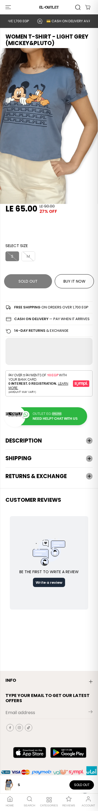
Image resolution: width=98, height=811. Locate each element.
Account (88, 805)
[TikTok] (28, 727)
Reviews (68, 805)
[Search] (78, 7)
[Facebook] (10, 727)
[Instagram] (19, 727)
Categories (49, 805)
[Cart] (88, 7)
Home (10, 805)
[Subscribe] (90, 712)
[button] (8, 7)
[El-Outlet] (49, 7)
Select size (16, 245)
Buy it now (74, 281)
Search (29, 805)
